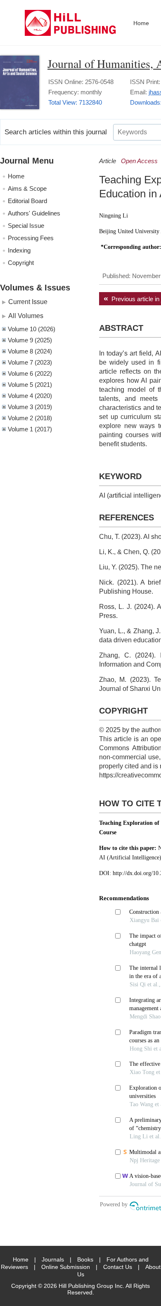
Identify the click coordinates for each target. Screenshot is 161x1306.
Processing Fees (31, 237)
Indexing (19, 250)
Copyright (21, 262)
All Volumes (25, 315)
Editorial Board (27, 200)
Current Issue (27, 301)
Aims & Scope (27, 188)
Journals (53, 1259)
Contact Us (117, 1267)
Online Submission (65, 1267)
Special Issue (26, 225)
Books (85, 1259)
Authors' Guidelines (34, 213)
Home (141, 23)
